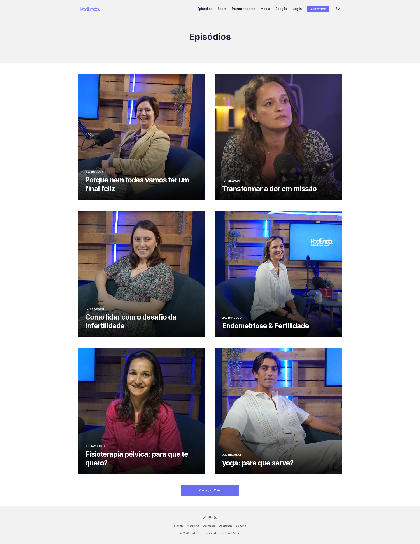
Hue (238, 533)
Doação (281, 9)
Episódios (205, 9)
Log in (297, 9)
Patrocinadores (243, 9)
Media (265, 9)
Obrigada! (209, 525)
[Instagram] (210, 517)
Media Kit (193, 525)
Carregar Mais (210, 490)
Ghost (228, 533)
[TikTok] (204, 517)
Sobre (222, 9)
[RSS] (215, 517)
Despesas (225, 525)
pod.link (241, 525)
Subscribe (318, 8)
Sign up (179, 525)
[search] (338, 8)
